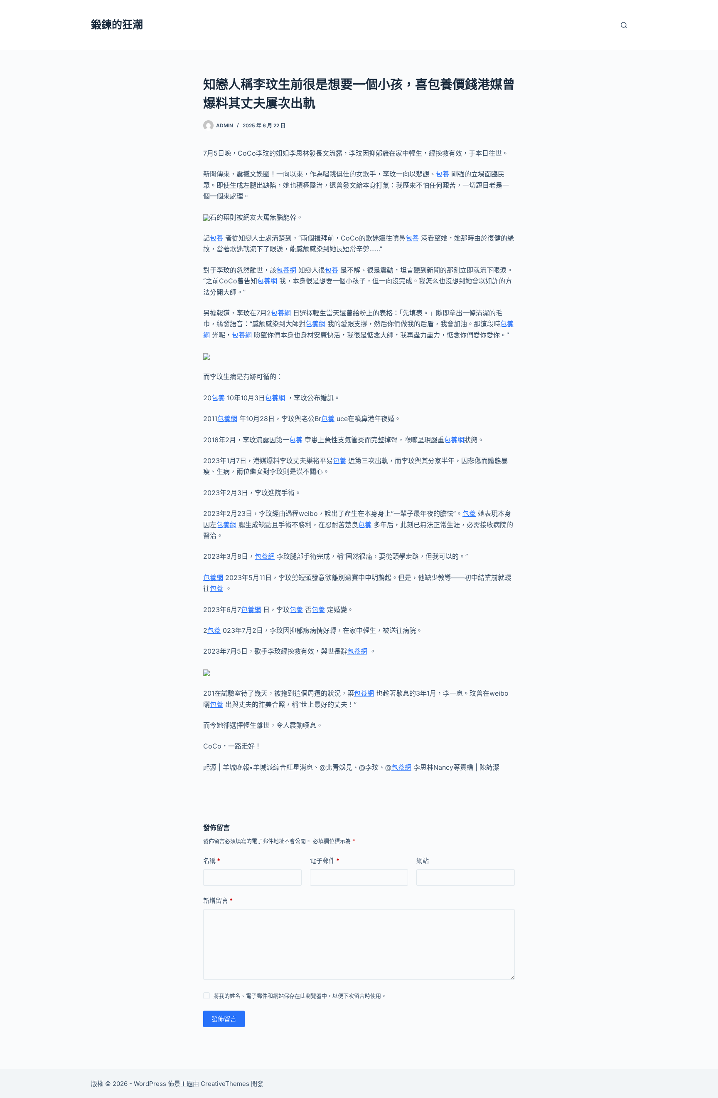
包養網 (286, 270)
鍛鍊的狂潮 (117, 24)
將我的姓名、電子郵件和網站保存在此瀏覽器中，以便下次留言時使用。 (300, 995)
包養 (442, 174)
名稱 (211, 861)
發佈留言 (223, 1019)
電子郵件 (324, 861)
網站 (422, 861)
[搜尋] (624, 25)
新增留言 (218, 901)
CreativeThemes (225, 1084)
